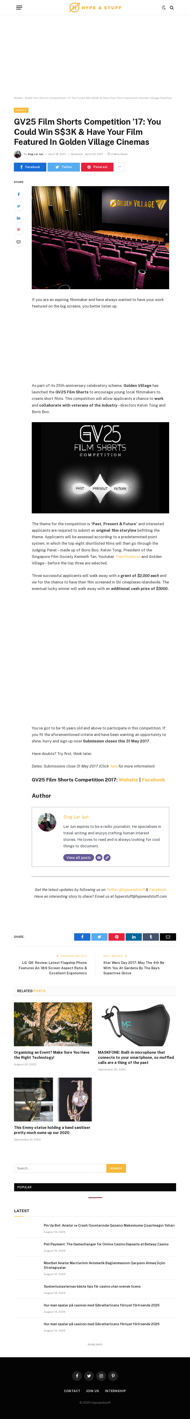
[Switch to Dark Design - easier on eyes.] (164, 8)
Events (21, 110)
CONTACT (72, 1391)
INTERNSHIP (115, 1391)
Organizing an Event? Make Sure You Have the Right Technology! (51, 1055)
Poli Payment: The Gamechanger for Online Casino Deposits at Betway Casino (106, 1244)
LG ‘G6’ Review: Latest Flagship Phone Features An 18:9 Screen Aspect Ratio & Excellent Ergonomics (53, 968)
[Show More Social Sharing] (119, 167)
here (113, 766)
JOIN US (92, 1391)
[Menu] (19, 7)
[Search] (171, 7)
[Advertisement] (95, 55)
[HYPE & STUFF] (95, 7)
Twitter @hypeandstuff (125, 889)
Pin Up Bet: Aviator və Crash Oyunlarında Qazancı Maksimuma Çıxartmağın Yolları (109, 1225)
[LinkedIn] (18, 218)
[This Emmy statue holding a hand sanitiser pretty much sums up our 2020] (53, 1100)
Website (128, 780)
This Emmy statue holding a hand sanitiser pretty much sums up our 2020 (52, 1130)
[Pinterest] (18, 229)
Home (18, 98)
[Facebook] (18, 194)
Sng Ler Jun (35, 154)
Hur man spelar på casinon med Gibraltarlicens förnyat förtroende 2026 (101, 1305)
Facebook (153, 780)
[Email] (18, 241)
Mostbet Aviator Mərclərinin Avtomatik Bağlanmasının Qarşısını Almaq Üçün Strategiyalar (104, 1265)
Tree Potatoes (127, 556)
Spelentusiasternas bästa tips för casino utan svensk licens (92, 1286)
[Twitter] (18, 206)
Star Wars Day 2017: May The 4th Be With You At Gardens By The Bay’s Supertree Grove (133, 968)
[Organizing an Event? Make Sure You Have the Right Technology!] (53, 1024)
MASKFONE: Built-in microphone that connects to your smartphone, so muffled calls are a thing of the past (136, 1057)
